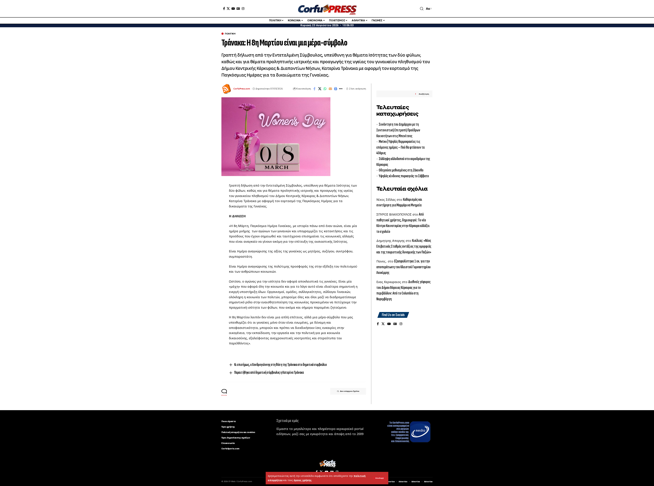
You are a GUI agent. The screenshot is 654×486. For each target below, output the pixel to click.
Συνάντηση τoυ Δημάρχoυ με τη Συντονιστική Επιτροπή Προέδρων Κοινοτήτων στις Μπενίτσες (398, 130)
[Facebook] (224, 8)
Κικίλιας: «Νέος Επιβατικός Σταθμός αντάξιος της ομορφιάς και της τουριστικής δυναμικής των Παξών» (403, 246)
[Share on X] (319, 89)
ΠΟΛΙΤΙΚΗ (230, 34)
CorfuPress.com (241, 88)
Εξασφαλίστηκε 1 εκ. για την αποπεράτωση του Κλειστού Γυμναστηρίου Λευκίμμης (403, 267)
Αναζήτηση (424, 94)
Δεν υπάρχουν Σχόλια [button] (349, 391)
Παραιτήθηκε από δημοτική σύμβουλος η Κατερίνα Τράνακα (269, 372)
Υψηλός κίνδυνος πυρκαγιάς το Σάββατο (404, 175)
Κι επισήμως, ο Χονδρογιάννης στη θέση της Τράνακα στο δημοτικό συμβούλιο (280, 364)
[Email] (330, 89)
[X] (228, 8)
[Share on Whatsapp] (325, 89)
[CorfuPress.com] (327, 9)
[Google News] (238, 8)
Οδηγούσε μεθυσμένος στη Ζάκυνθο (401, 170)
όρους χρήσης (303, 480)
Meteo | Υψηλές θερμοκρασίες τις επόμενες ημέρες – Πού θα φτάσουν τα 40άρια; (400, 147)
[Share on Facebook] (314, 89)
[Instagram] (243, 8)
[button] (379, 478)
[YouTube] (233, 8)
